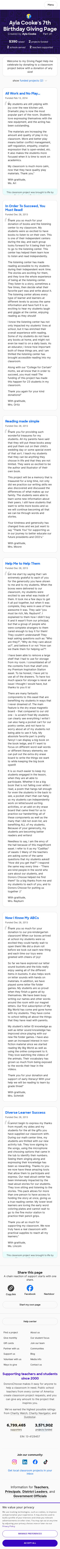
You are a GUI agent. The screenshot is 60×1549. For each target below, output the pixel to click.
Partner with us (11, 1348)
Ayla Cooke (29, 33)
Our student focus (39, 1337)
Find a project (11, 1332)
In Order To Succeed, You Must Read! (25, 208)
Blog (32, 1353)
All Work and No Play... (22, 93)
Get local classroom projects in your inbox (30, 1472)
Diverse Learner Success (25, 1112)
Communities (37, 1348)
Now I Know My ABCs (22, 918)
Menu (51, 4)
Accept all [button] (30, 1543)
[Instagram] (14, 1462)
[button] (11, 1290)
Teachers (41, 1487)
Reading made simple (22, 421)
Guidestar (30, 1417)
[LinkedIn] (24, 1462)
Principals (12, 1492)
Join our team (37, 1343)
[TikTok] (45, 1462)
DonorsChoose (10, 5)
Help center (30, 1321)
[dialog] (30, 1526)
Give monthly (10, 1337)
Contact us (36, 1364)
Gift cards (9, 1343)
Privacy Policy (8, 1526)
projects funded (44, 1427)
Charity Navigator (39, 1413)
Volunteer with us (12, 1359)
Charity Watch (19, 1413)
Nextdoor (49, 1294)
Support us (9, 1353)
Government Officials (30, 1496)
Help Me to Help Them (22, 563)
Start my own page (30, 1304)
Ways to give (10, 1364)
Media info (35, 1359)
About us (35, 1332)
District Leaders (34, 1492)
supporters (16, 1427)
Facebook (30, 1294)
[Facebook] (35, 1462)
